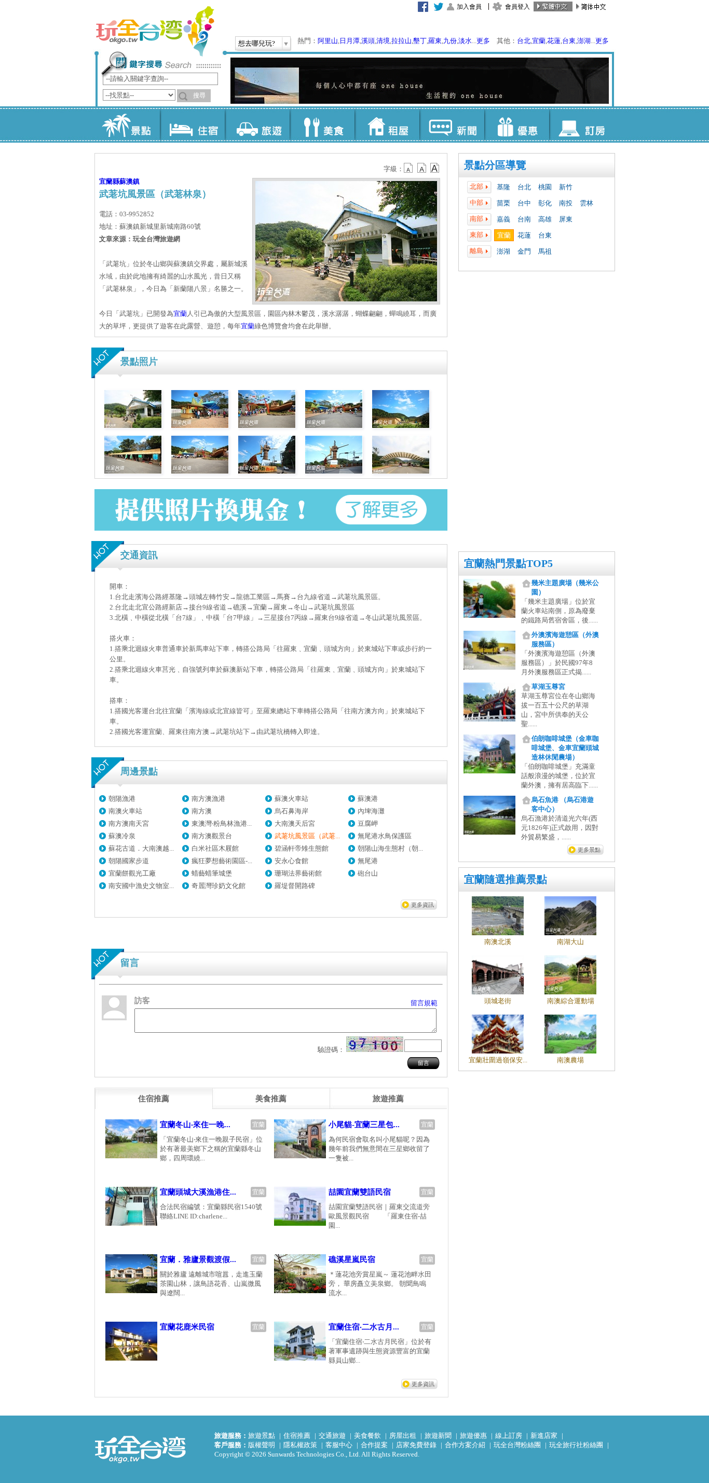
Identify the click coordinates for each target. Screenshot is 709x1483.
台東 (569, 41)
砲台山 (368, 873)
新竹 (565, 187)
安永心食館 (291, 861)
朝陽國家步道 (128, 861)
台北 (523, 41)
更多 (483, 41)
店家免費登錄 (416, 1445)
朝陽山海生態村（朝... (390, 848)
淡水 (465, 41)
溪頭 (368, 41)
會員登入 (517, 6)
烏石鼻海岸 (291, 811)
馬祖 (545, 251)
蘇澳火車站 (291, 798)
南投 (565, 203)
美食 (322, 124)
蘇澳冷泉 (121, 836)
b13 (422, 168)
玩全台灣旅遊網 (154, 31)
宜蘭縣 (109, 181)
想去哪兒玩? (256, 43)
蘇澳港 (368, 798)
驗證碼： (331, 1050)
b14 (435, 168)
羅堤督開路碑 (295, 886)
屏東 (565, 219)
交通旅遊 (332, 1435)
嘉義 (503, 219)
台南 (524, 219)
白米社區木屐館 (215, 848)
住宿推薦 (296, 1435)
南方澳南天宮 (128, 823)
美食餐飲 (367, 1435)
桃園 (545, 187)
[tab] (153, 1098)
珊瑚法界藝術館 (298, 873)
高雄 (545, 219)
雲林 (586, 203)
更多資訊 (422, 905)
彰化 (545, 203)
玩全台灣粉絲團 (517, 1445)
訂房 (581, 124)
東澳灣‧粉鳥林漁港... (222, 823)
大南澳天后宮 (295, 823)
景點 (127, 124)
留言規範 (424, 1003)
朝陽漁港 (121, 798)
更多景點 (589, 850)
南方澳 (202, 811)
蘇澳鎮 (129, 181)
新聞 (451, 124)
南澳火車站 (125, 811)
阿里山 (328, 41)
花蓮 (554, 41)
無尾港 (368, 861)
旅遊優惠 (473, 1435)
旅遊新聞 (438, 1435)
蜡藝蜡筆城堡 (212, 873)
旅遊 (257, 124)
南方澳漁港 (208, 798)
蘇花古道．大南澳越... (141, 848)
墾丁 (420, 41)
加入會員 (469, 6)
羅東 (435, 41)
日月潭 (349, 41)
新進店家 (543, 1435)
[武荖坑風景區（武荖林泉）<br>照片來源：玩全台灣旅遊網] (132, 425)
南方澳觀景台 (212, 836)
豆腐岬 (368, 823)
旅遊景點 (261, 1435)
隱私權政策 (300, 1445)
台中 (524, 203)
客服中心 (338, 1445)
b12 (409, 168)
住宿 (192, 124)
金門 (524, 251)
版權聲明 (261, 1445)
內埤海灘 (371, 811)
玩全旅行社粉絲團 (576, 1445)
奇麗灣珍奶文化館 (219, 886)
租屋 (386, 124)
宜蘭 (539, 41)
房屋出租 (402, 1435)
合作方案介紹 (465, 1445)
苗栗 (503, 203)
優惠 (516, 124)
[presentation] (153, 1098)
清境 (383, 41)
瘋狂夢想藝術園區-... (222, 861)
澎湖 (584, 41)
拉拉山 (401, 41)
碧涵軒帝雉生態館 (302, 848)
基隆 (503, 187)
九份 (450, 41)
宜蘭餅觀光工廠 (132, 873)
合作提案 (374, 1445)
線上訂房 (508, 1435)
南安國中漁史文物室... (141, 886)
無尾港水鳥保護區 (385, 836)
